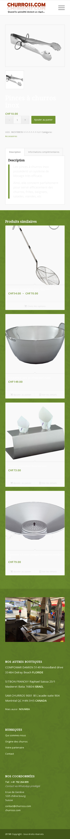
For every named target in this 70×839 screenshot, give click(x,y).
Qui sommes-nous (15, 735)
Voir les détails (49, 394)
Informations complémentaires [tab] (43, 151)
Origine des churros (16, 741)
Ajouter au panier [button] (22, 394)
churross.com (13, 810)
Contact (9, 753)
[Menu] (60, 7)
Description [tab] (15, 151)
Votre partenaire (14, 747)
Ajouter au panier (43, 119)
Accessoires (11, 136)
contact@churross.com (18, 806)
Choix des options (36, 306)
